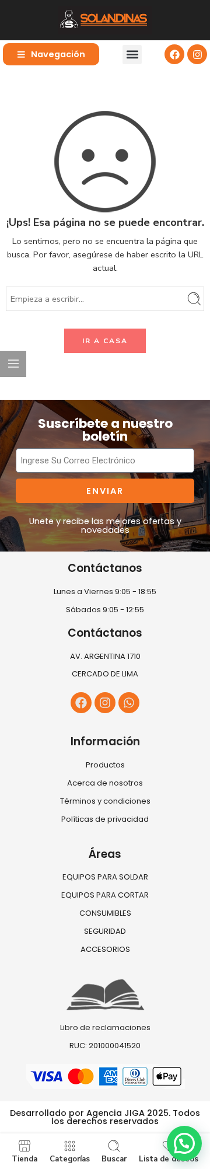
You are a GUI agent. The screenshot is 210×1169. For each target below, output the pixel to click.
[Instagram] (197, 54)
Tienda (24, 1158)
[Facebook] (174, 54)
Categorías (70, 1158)
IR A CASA (105, 341)
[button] (132, 54)
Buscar (114, 1158)
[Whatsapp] (128, 702)
